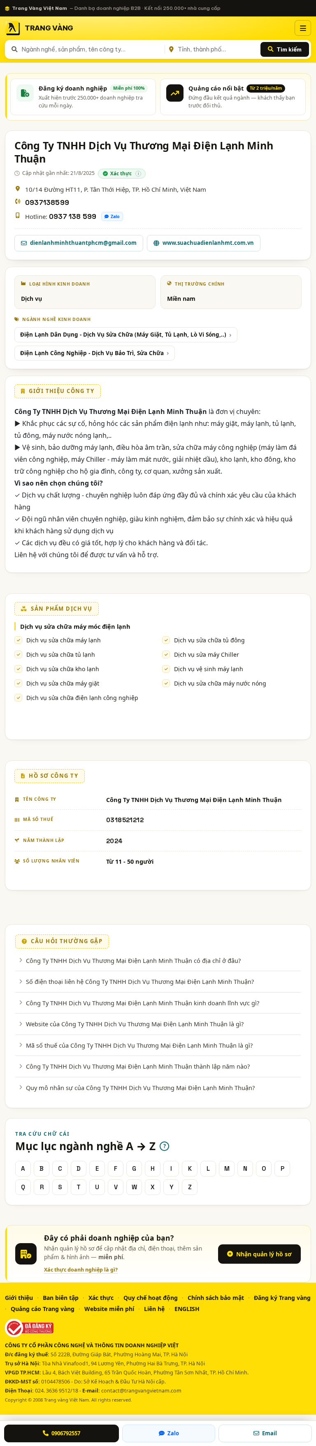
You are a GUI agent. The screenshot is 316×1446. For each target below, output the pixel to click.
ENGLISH (187, 1309)
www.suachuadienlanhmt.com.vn (208, 242)
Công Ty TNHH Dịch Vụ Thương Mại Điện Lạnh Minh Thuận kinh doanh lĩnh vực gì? (142, 1003)
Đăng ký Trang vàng (282, 1298)
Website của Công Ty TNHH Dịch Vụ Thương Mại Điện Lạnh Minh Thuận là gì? (135, 1024)
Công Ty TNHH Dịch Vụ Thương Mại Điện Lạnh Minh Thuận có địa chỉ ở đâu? (133, 960)
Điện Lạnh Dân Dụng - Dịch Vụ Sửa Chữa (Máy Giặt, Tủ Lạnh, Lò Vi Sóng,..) (123, 334)
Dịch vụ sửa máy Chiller (206, 654)
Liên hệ (154, 1309)
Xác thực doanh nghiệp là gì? (81, 1269)
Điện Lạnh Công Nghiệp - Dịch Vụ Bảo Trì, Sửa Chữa (92, 353)
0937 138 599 (72, 216)
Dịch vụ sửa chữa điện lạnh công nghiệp (82, 698)
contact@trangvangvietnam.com (141, 1390)
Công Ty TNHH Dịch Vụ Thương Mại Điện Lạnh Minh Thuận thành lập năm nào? (138, 1066)
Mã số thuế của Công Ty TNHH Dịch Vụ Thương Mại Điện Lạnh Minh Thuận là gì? (139, 1045)
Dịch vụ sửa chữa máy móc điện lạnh (75, 626)
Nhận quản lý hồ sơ (264, 1254)
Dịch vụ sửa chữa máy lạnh (63, 640)
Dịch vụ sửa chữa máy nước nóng (220, 683)
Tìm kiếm (289, 49)
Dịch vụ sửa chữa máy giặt (62, 683)
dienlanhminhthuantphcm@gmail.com (83, 242)
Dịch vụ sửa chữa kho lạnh (62, 669)
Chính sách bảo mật (216, 1298)
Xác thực (101, 1298)
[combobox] (91, 49)
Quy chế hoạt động (150, 1298)
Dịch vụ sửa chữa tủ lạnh (60, 654)
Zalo (115, 216)
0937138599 (47, 202)
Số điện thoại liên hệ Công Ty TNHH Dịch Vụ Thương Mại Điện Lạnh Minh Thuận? (140, 981)
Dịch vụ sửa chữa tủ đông (209, 640)
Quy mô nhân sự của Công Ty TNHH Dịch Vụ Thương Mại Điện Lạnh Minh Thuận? (140, 1087)
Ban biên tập (61, 1298)
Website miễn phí (109, 1309)
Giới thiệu (19, 1298)
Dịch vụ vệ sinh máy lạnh (208, 669)
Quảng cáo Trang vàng (42, 1309)
